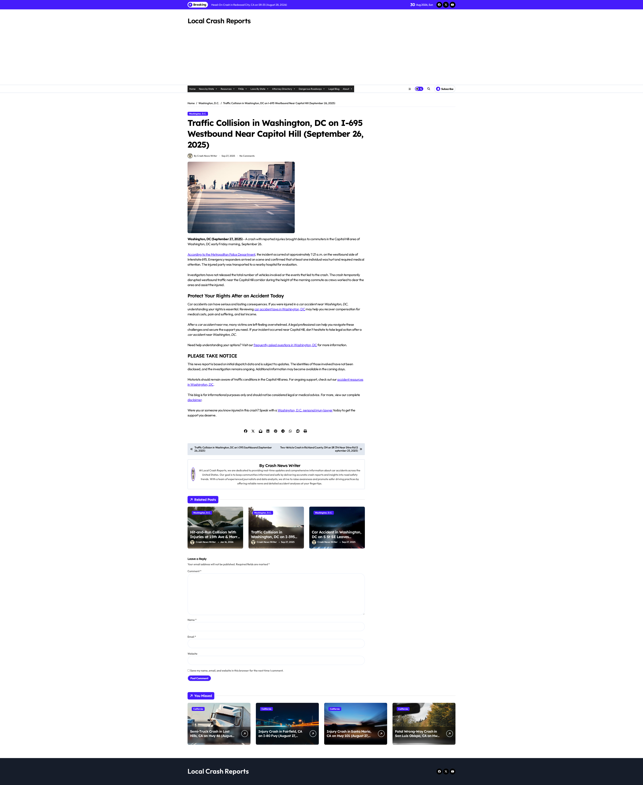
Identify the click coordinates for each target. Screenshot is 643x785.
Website (192, 653)
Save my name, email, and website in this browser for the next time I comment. (236, 670)
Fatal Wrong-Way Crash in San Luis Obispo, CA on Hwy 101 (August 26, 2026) (417, 735)
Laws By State (258, 88)
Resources (226, 88)
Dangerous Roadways (310, 88)
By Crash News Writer (205, 155)
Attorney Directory (282, 88)
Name (192, 619)
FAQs (241, 88)
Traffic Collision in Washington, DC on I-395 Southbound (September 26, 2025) (275, 539)
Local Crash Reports (219, 21)
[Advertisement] (321, 59)
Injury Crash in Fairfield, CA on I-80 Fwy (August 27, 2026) (280, 735)
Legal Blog (333, 88)
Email (192, 636)
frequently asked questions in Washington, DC (285, 345)
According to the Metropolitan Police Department (221, 254)
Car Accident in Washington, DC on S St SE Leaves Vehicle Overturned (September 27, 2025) (336, 539)
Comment (194, 571)
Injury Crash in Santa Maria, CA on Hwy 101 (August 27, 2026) (349, 735)
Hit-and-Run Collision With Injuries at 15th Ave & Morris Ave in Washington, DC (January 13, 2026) (215, 539)
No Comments (247, 155)
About (346, 88)
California (198, 709)
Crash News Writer (282, 465)
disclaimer (194, 400)
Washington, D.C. (197, 113)
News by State (206, 88)
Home (192, 88)
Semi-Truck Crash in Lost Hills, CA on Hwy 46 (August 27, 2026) (211, 735)
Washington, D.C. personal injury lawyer (305, 410)
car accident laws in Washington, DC (279, 309)
